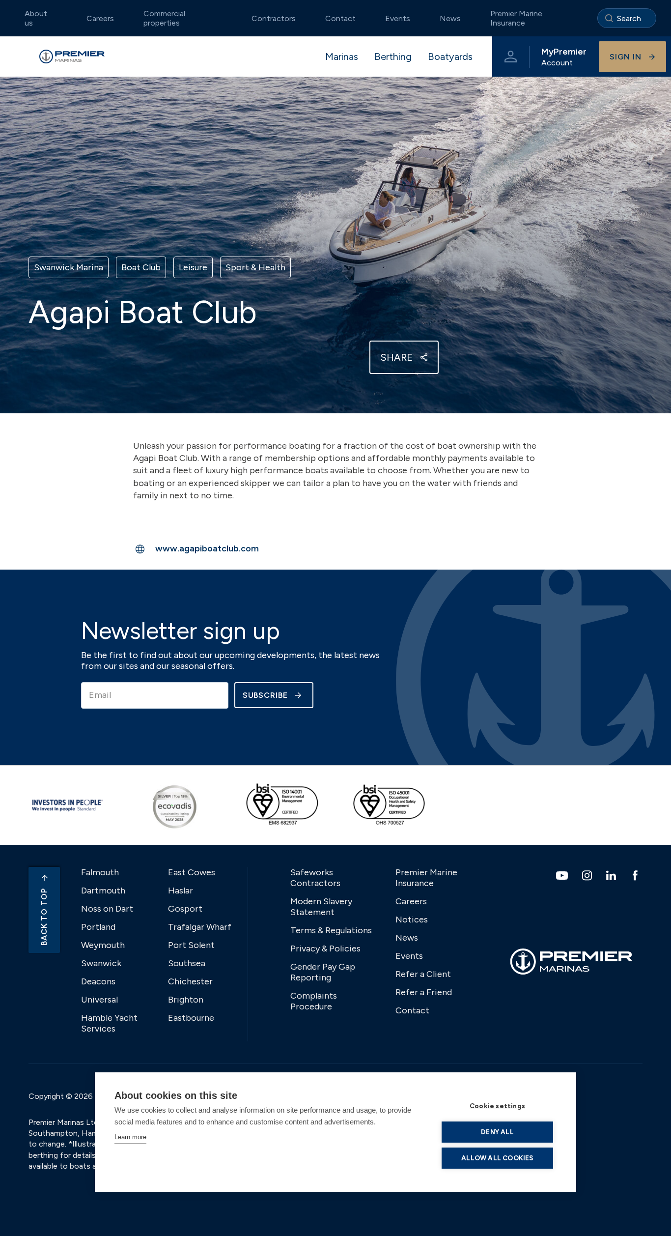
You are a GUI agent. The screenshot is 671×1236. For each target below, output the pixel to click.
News (450, 18)
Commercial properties (164, 18)
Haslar (180, 890)
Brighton (185, 999)
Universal (99, 999)
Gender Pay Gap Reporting (322, 972)
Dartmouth (103, 890)
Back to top (44, 917)
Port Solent (191, 945)
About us (36, 18)
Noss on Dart (107, 908)
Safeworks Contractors (315, 878)
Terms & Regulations (331, 930)
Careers (100, 18)
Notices (411, 919)
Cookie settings (497, 1106)
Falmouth (100, 872)
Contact (340, 18)
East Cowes (191, 872)
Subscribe (265, 695)
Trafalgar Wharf (199, 926)
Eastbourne (191, 1017)
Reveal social (424, 357)
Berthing (393, 56)
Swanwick (101, 963)
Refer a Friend (423, 992)
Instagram (588, 875)
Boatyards (450, 56)
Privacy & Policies (325, 948)
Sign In (626, 56)
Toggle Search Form (626, 18)
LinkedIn (612, 875)
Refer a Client (423, 974)
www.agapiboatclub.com (207, 548)
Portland (98, 926)
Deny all (497, 1132)
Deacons (98, 981)
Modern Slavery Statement (321, 907)
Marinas (341, 56)
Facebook (636, 875)
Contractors (274, 18)
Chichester (190, 981)
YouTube (563, 875)
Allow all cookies (497, 1158)
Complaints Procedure (313, 1001)
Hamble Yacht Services (109, 1023)
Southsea (186, 963)
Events (397, 18)
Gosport (185, 908)
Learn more (130, 1137)
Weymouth (103, 945)
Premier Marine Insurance (516, 18)
